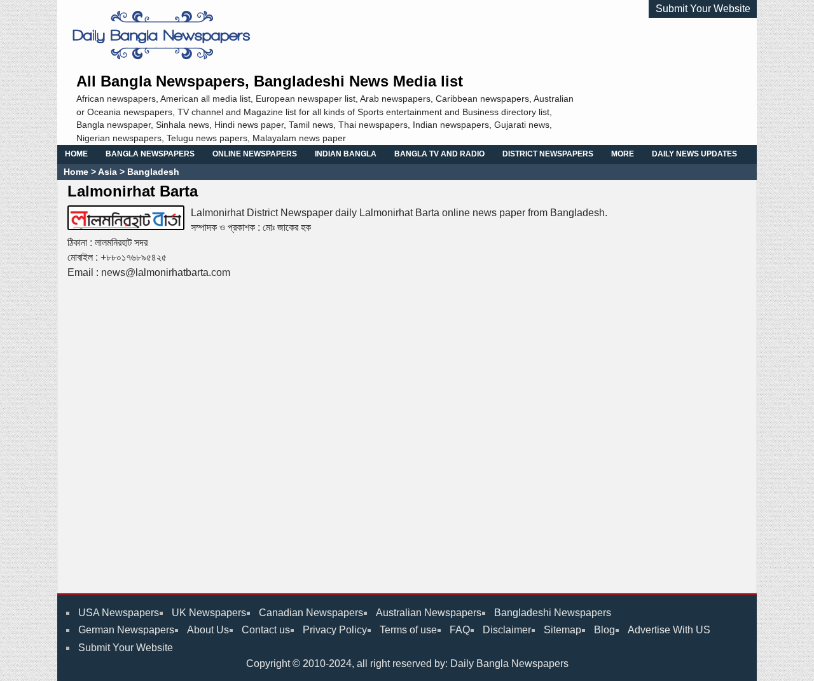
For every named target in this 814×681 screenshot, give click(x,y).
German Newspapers (126, 629)
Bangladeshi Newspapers (552, 612)
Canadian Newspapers (311, 612)
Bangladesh (152, 172)
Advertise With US (669, 629)
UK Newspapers (209, 612)
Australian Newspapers (428, 612)
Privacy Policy (335, 629)
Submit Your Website (703, 8)
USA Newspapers (118, 612)
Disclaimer (507, 629)
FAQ (460, 629)
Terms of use (408, 629)
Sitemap (562, 629)
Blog (604, 629)
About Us (208, 629)
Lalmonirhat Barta (132, 191)
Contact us (266, 629)
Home (76, 172)
